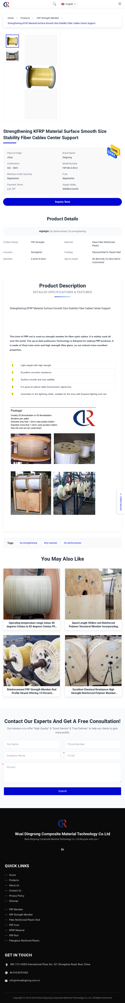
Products (25, 18)
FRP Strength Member (48, 18)
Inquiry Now (62, 201)
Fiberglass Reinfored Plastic (24, 940)
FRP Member (16, 909)
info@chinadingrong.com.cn (24, 980)
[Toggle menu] (120, 4)
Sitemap (13, 901)
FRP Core (14, 925)
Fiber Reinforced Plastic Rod (24, 919)
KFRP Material (16, 930)
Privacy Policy (16, 895)
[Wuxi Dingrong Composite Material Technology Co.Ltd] (7, 4)
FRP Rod (13, 935)
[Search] (54, 4)
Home (11, 18)
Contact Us (15, 890)
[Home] (62, 823)
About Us (14, 885)
